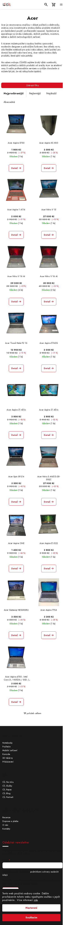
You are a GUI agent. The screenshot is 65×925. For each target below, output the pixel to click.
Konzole (6, 754)
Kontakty (6, 828)
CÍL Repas (7, 789)
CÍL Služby (7, 785)
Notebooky (7, 742)
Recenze (6, 817)
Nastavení (31, 908)
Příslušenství (7, 761)
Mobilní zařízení (9, 750)
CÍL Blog (6, 793)
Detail (14, 168)
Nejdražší (51, 93)
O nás (5, 824)
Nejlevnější (35, 93)
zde (36, 900)
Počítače (6, 746)
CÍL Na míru (8, 782)
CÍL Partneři (7, 797)
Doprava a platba (10, 821)
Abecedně (9, 102)
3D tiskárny (7, 757)
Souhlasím (31, 917)
